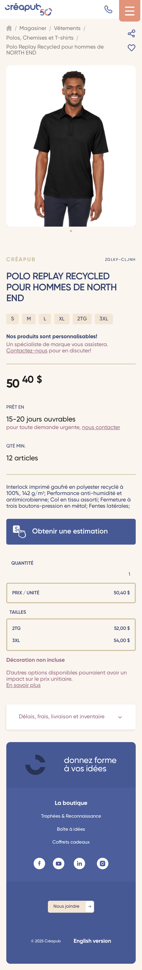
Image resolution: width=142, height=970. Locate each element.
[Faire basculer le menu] (130, 11)
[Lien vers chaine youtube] (58, 863)
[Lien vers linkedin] (79, 863)
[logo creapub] (38, 765)
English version (92, 941)
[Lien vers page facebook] (39, 863)
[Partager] (131, 33)
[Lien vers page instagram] (102, 863)
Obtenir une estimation (70, 531)
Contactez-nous (27, 351)
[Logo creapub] (28, 9)
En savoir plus (23, 685)
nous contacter (101, 427)
